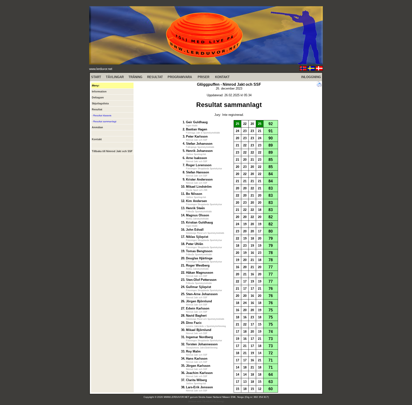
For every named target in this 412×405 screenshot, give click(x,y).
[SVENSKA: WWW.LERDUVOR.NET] (311, 69)
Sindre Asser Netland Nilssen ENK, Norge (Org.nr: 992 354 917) (233, 397)
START (96, 77)
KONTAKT (222, 77)
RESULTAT (155, 77)
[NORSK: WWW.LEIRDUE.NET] (303, 69)
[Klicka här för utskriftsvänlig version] (319, 86)
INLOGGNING (311, 77)
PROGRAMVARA (180, 77)
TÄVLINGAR (115, 77)
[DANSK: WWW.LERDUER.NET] (319, 69)
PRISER (203, 77)
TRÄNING (135, 77)
